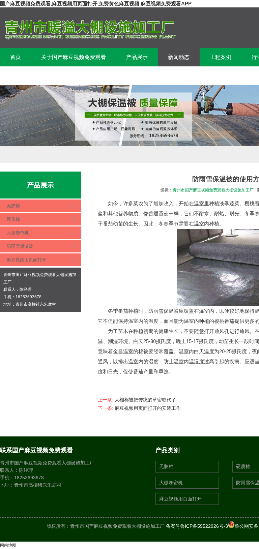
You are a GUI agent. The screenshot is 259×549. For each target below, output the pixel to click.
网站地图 (8, 545)
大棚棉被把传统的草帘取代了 (145, 399)
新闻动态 (179, 57)
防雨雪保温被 (20, 246)
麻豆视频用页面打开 (26, 259)
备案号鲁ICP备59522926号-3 (197, 526)
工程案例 (220, 57)
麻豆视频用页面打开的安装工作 (148, 408)
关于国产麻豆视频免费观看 (73, 57)
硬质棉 (13, 219)
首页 (15, 57)
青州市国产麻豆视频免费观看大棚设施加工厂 (213, 190)
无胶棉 (13, 205)
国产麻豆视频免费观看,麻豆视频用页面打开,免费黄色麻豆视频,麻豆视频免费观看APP (96, 3)
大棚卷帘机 (18, 232)
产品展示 (137, 57)
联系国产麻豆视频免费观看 (42, 76)
